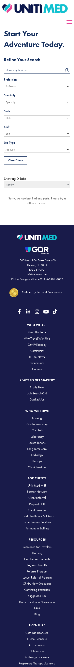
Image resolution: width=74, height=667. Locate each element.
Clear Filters (15, 160)
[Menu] (69, 22)
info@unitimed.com (37, 274)
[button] (19, 311)
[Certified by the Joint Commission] (14, 292)
